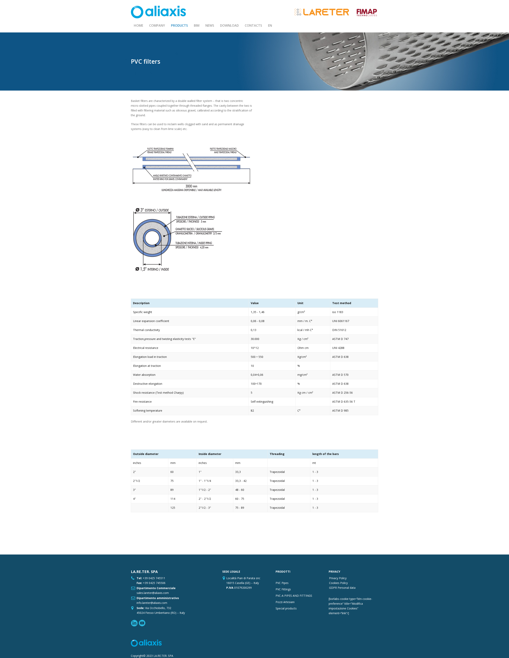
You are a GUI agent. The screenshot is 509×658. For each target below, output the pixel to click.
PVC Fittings (283, 589)
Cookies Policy (338, 583)
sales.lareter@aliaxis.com (153, 593)
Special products (286, 608)
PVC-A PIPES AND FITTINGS (294, 595)
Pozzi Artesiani (285, 602)
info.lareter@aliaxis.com (152, 603)
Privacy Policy (338, 578)
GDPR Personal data (342, 588)
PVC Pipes (282, 583)
